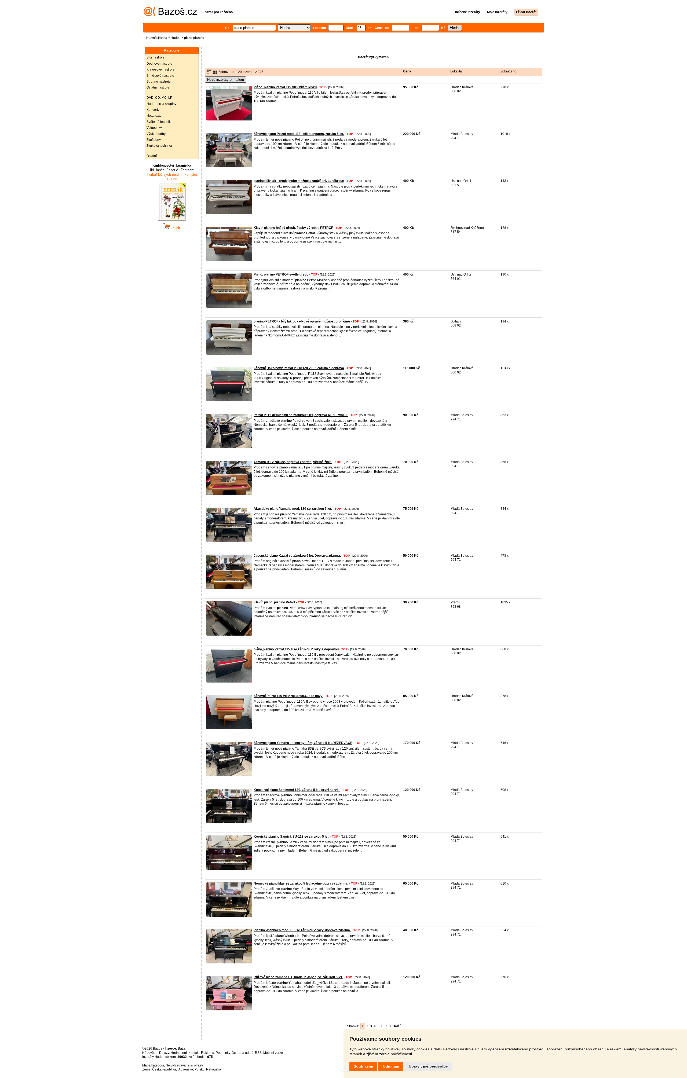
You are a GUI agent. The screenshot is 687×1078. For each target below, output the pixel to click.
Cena (407, 71)
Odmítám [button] (391, 1066)
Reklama (207, 1053)
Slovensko (185, 1069)
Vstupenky (154, 128)
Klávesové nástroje (160, 69)
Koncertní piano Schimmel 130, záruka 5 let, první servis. (297, 790)
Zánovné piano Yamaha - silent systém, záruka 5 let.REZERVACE (303, 743)
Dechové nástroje (159, 63)
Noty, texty (154, 116)
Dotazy (164, 1053)
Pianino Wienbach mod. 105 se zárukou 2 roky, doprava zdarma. (302, 930)
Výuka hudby (156, 134)
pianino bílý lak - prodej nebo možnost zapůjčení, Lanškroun (299, 181)
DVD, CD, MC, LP (159, 98)
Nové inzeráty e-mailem (225, 80)
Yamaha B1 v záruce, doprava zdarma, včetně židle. (293, 462)
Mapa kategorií (153, 1065)
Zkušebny (154, 140)
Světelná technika (160, 122)
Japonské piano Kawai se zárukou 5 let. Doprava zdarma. (297, 556)
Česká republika (164, 1069)
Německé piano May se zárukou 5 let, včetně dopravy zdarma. (301, 883)
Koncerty (153, 110)
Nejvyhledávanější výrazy (184, 1065)
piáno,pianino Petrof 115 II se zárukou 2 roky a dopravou (296, 649)
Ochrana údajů (242, 1053)
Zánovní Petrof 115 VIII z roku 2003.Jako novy (288, 696)
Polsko (199, 1069)
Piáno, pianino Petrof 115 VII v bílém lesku (285, 87)
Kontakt (193, 1053)
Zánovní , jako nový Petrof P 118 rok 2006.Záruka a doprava (299, 368)
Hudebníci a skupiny (161, 104)
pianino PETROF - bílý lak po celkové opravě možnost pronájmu (302, 321)
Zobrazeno (508, 71)
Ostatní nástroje (158, 87)
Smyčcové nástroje (160, 76)
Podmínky (223, 1053)
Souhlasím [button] (363, 1066)
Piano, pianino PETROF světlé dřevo (281, 274)
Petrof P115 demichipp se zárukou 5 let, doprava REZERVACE (301, 415)
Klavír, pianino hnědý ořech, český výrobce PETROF (293, 228)
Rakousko (213, 1069)
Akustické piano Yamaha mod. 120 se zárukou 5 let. (293, 509)
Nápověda (150, 1053)
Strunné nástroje (159, 81)
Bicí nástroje (156, 57)
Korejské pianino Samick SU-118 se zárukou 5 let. (291, 836)
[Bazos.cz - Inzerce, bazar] (170, 15)
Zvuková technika (159, 146)
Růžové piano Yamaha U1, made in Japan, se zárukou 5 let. (298, 977)
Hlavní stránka (156, 38)
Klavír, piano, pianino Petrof (274, 602)
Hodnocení (179, 1053)
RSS (258, 1053)
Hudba (176, 38)
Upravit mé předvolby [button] (428, 1066)
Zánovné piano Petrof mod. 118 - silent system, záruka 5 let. (299, 134)
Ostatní (152, 156)
